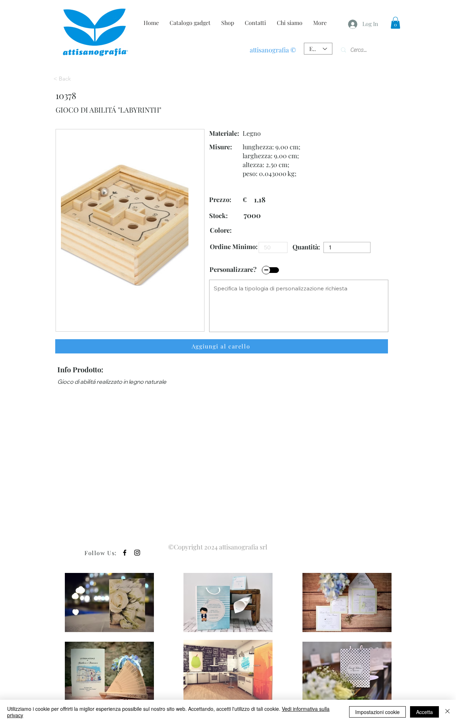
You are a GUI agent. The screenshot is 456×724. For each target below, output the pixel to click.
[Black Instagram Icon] (137, 553)
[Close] (447, 711)
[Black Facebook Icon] (125, 553)
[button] (395, 23)
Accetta (424, 711)
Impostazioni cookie (377, 711)
